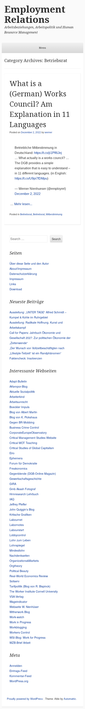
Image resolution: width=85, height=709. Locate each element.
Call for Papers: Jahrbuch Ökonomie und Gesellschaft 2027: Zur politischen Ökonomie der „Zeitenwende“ (40, 338)
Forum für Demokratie (23, 463)
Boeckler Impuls (19, 407)
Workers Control (19, 632)
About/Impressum (20, 269)
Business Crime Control (24, 427)
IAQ (11, 499)
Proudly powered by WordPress (25, 698)
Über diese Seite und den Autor (29, 263)
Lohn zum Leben (20, 540)
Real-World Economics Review (28, 576)
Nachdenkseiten (19, 555)
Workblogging (18, 627)
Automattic (70, 698)
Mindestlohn (17, 550)
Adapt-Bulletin (18, 381)
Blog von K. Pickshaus (23, 417)
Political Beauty (18, 571)
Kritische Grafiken (20, 514)
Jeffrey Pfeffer (18, 504)
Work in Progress (20, 622)
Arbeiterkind (17, 397)
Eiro (11, 453)
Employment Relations (34, 14)
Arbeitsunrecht (18, 402)
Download (15, 289)
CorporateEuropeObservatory (28, 433)
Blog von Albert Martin (23, 412)
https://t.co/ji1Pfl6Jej (48, 152)
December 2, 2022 (28, 193)
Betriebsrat (26, 214)
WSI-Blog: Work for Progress (27, 637)
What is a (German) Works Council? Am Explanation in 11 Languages (39, 104)
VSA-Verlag (16, 596)
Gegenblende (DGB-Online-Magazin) (32, 473)
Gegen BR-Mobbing (21, 422)
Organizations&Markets (24, 561)
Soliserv (14, 581)
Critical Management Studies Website (32, 438)
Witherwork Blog (19, 612)
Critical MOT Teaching (23, 443)
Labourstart (16, 530)
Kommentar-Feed (20, 676)
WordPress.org (18, 681)
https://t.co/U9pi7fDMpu (31, 178)
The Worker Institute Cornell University (33, 591)
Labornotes (16, 525)
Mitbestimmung (54, 214)
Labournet (15, 520)
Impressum (16, 279)
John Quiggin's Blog (21, 509)
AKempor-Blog (18, 386)
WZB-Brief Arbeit (19, 643)
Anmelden (15, 666)
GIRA (12, 484)
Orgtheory (15, 566)
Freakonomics (18, 468)
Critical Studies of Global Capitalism (31, 448)
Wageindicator (18, 602)
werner (48, 132)
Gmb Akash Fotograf (22, 489)
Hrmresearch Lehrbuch (24, 494)
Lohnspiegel (17, 545)
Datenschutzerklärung (23, 274)
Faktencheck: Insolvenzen (25, 358)
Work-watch (16, 617)
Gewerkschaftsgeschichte (25, 479)
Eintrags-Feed (18, 671)
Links (12, 284)
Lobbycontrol (17, 535)
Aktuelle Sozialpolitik (22, 392)
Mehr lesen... (23, 204)
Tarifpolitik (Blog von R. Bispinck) (29, 586)
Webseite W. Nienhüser (24, 607)
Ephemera (16, 458)
